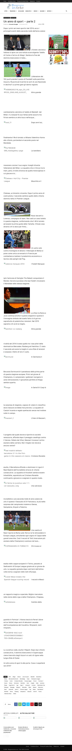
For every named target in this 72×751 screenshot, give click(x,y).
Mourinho (40, 687)
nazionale (11, 689)
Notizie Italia (7, 17)
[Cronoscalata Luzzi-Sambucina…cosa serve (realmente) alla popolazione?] (10, 721)
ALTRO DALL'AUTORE (27, 713)
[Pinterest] (32, 704)
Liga (17, 685)
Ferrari (35, 681)
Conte (11, 681)
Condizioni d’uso (12, 1)
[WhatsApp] (20, 704)
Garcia (5, 683)
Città (5, 11)
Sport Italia (13, 17)
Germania (16, 683)
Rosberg (16, 691)
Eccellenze (21, 11)
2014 (10, 676)
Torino (40, 691)
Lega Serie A (11, 685)
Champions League (35, 678)
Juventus (42, 683)
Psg (30, 689)
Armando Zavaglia (13, 24)
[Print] (40, 704)
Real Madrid (40, 689)
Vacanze (42, 11)
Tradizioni (12, 11)
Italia (37, 683)
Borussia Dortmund (13, 678)
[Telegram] (24, 704)
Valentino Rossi (7, 693)
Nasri (5, 689)
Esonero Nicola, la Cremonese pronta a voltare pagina (23, 728)
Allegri (14, 676)
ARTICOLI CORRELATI (11, 713)
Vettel (14, 693)
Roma (11, 691)
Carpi (28, 678)
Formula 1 (40, 681)
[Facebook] (16, 704)
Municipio (28, 11)
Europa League (28, 681)
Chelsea (6, 681)
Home (5, 1)
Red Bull (6, 691)
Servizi (35, 11)
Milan (30, 687)
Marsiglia (12, 687)
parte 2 (16, 689)
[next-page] (7, 736)
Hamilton (23, 683)
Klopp (5, 685)
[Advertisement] (58, 26)
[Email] (36, 704)
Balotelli (32, 676)
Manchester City (41, 685)
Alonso (19, 676)
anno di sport (26, 676)
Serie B (35, 691)
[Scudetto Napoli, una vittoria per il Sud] (39, 721)
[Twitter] (28, 704)
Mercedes (24, 687)
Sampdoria (22, 691)
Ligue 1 (21, 685)
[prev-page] (5, 736)
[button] (66, 11)
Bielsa (5, 678)
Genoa (10, 683)
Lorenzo (33, 685)
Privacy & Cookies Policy (22, 1)
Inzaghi (32, 683)
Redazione (32, 1)
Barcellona (38, 676)
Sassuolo (29, 691)
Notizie (49, 11)
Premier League (23, 689)
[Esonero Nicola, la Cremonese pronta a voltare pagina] (24, 721)
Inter (28, 683)
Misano (34, 687)
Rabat (34, 689)
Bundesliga (22, 678)
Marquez (6, 687)
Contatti (38, 1)
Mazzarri (18, 687)
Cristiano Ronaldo (18, 681)
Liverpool (27, 685)
